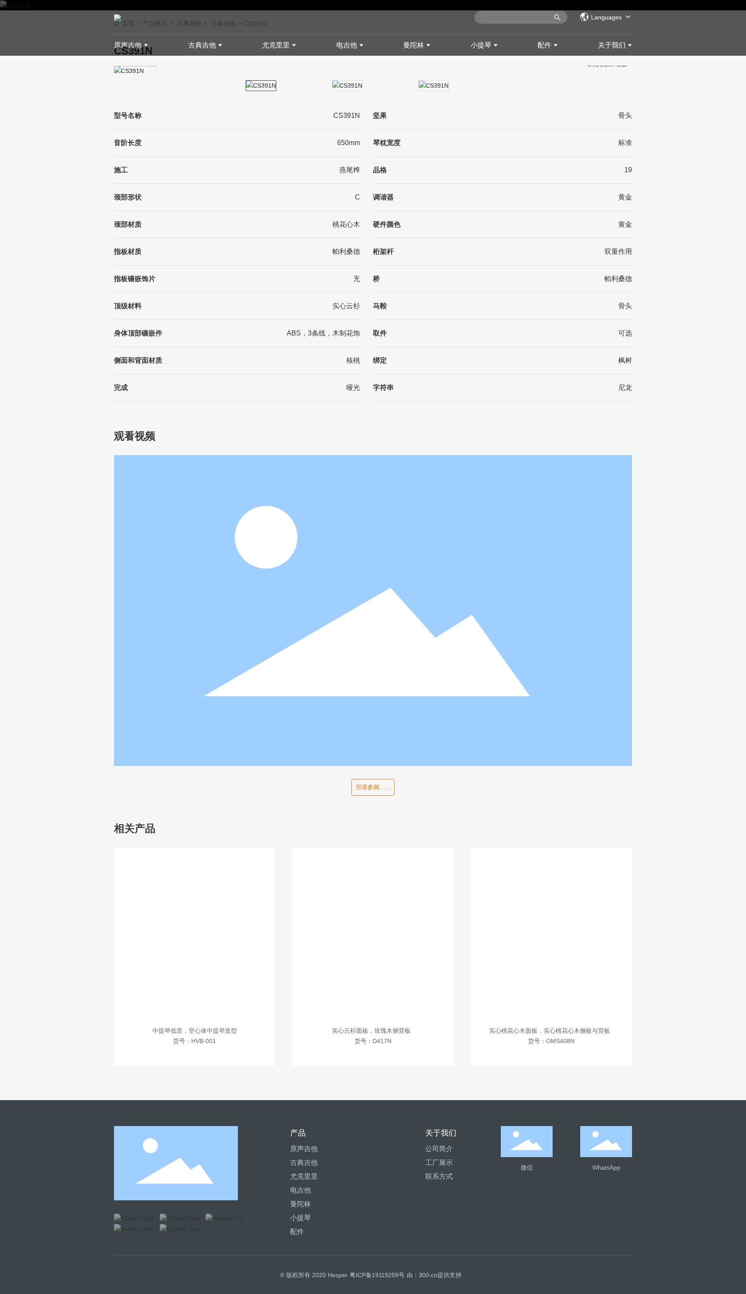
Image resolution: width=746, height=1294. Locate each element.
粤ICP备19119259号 (377, 1275)
